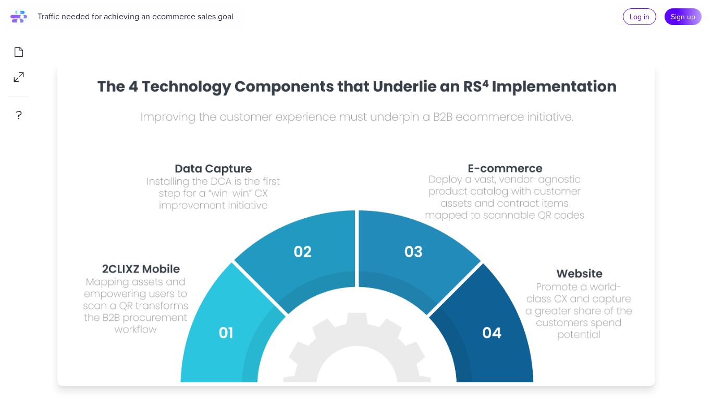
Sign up (683, 16)
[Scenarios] (18, 52)
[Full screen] (18, 77)
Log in (639, 16)
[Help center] (18, 115)
